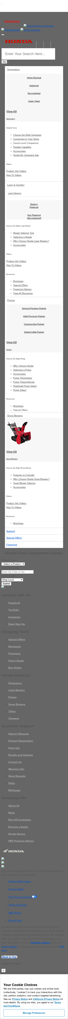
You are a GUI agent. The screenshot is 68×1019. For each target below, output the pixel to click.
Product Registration (20, 740)
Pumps (11, 300)
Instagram (14, 617)
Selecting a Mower (22, 237)
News (11, 812)
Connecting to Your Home (26, 139)
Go (4, 61)
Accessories (19, 151)
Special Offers (20, 285)
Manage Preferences (34, 1012)
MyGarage (14, 790)
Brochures (18, 281)
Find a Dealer (16, 660)
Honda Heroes (16, 833)
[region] (34, 996)
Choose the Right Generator (27, 135)
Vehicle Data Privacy (19, 881)
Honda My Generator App (26, 155)
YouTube (13, 609)
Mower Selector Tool (23, 233)
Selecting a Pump (22, 370)
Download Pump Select (25, 386)
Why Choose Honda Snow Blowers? (31, 479)
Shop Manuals (16, 776)
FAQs (11, 783)
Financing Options (22, 289)
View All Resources (23, 293)
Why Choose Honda (23, 366)
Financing (11, 544)
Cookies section (41, 942)
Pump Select (19, 390)
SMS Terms (14, 912)
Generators (13, 69)
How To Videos (13, 175)
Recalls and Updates (20, 755)
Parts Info (14, 748)
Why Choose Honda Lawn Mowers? (31, 241)
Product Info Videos (16, 171)
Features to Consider (23, 475)
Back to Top (9, 957)
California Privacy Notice (46, 999)
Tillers (12, 711)
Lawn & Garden (15, 185)
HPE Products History (21, 840)
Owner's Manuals (18, 733)
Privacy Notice (16, 889)
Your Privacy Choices (20, 897)
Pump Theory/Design (24, 382)
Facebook (14, 602)
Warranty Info (16, 769)
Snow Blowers (15, 415)
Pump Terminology (22, 378)
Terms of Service (17, 904)
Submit (6, 583)
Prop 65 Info (15, 920)
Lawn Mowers (14, 193)
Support (10, 531)
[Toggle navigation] (2, 34)
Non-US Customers (19, 819)
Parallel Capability (22, 147)
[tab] (34, 193)
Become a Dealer (18, 826)
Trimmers (13, 718)
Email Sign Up (16, 624)
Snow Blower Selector (24, 483)
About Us (14, 805)
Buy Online (15, 667)
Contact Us (15, 762)
